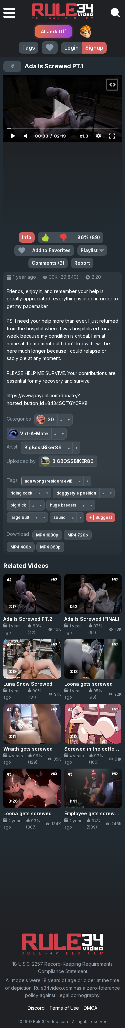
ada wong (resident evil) (49, 481)
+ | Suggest (100, 517)
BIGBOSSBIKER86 (73, 461)
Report (82, 263)
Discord (36, 1008)
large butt (19, 517)
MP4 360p (50, 546)
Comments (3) (48, 263)
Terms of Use (64, 1008)
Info (26, 237)
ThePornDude (85, 31)
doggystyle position (76, 493)
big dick (18, 505)
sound (59, 517)
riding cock (21, 493)
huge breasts (63, 505)
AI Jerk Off (53, 31)
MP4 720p (77, 534)
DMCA (90, 1008)
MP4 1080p (47, 534)
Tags (28, 47)
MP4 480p (20, 546)
